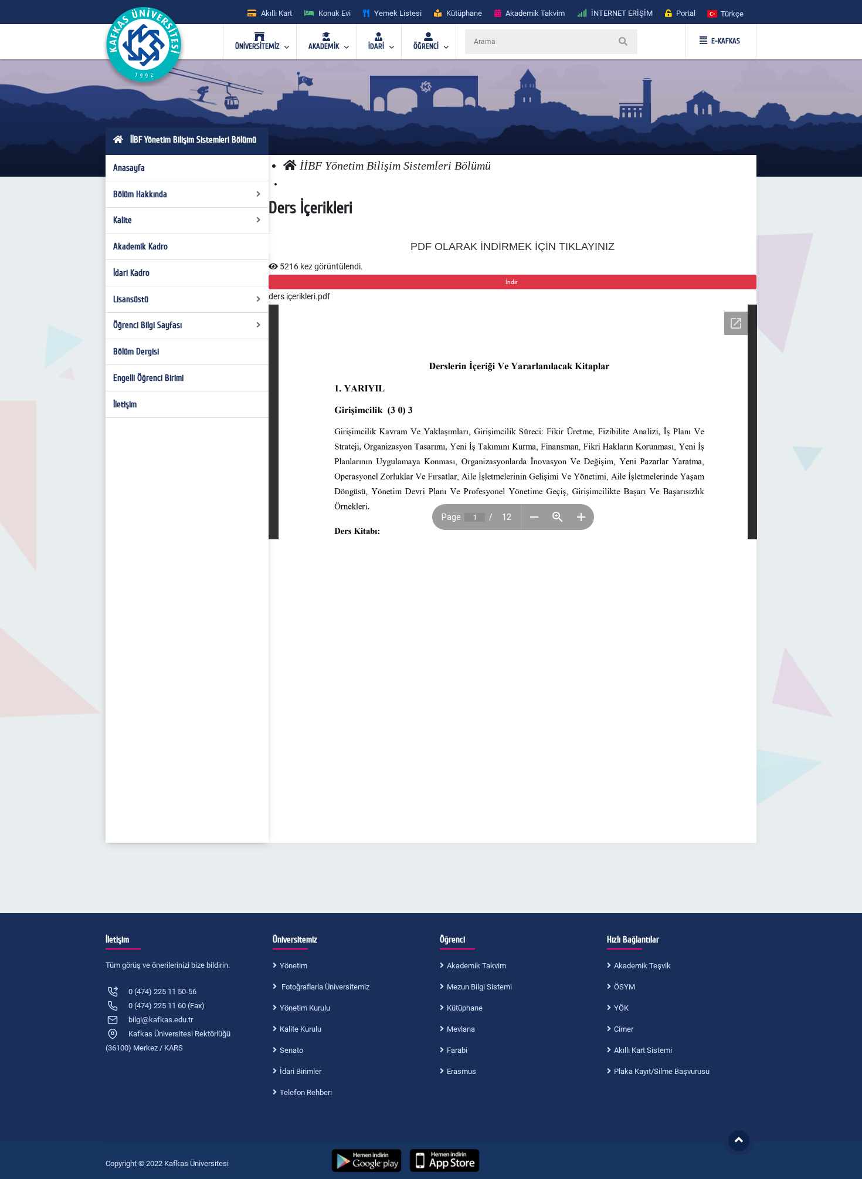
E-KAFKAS (725, 41)
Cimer (623, 1029)
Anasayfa (129, 168)
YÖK (621, 1008)
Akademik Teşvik (642, 965)
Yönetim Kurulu (305, 1008)
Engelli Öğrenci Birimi (148, 378)
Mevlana (461, 1029)
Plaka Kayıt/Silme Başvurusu (662, 1071)
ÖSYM (624, 986)
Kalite (122, 220)
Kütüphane (465, 1008)
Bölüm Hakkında (140, 194)
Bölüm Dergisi (136, 351)
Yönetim (293, 965)
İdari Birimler (300, 1071)
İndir (512, 282)
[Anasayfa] (290, 166)
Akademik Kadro (140, 246)
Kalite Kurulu (300, 1029)
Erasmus (461, 1071)
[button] (726, 13)
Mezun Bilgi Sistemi (479, 986)
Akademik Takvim (476, 965)
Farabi (457, 1050)
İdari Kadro (131, 273)
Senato (291, 1050)
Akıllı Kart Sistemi (643, 1050)
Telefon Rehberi (306, 1092)
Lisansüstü (130, 299)
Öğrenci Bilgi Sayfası (147, 325)
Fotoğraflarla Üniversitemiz (324, 986)
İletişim (125, 404)
